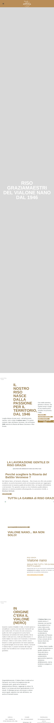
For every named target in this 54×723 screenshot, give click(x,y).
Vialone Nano (9, 481)
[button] (3, 3)
